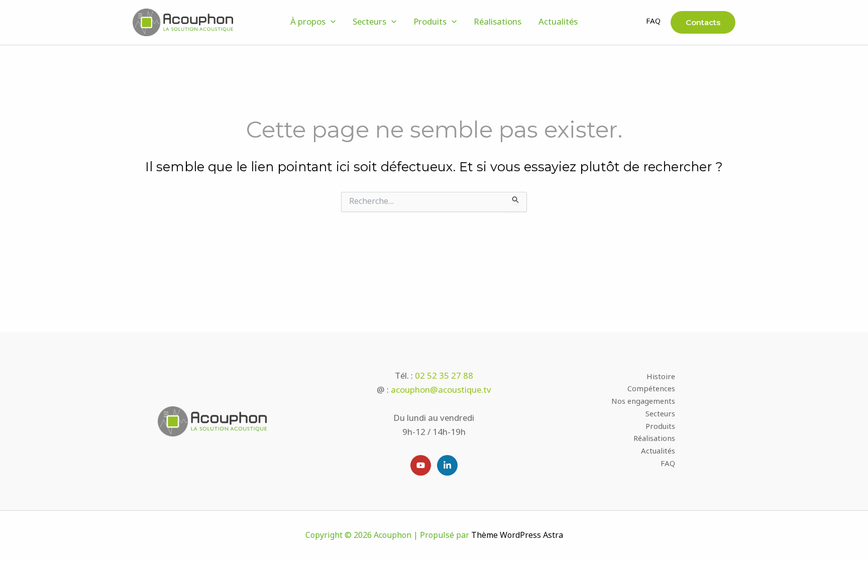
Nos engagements (643, 402)
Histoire (660, 378)
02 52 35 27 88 (444, 376)
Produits (430, 22)
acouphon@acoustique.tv (441, 390)
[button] (330, 22)
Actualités (558, 22)
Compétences (651, 390)
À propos (307, 22)
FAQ (653, 22)
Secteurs (369, 22)
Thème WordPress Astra (517, 535)
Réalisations (497, 22)
